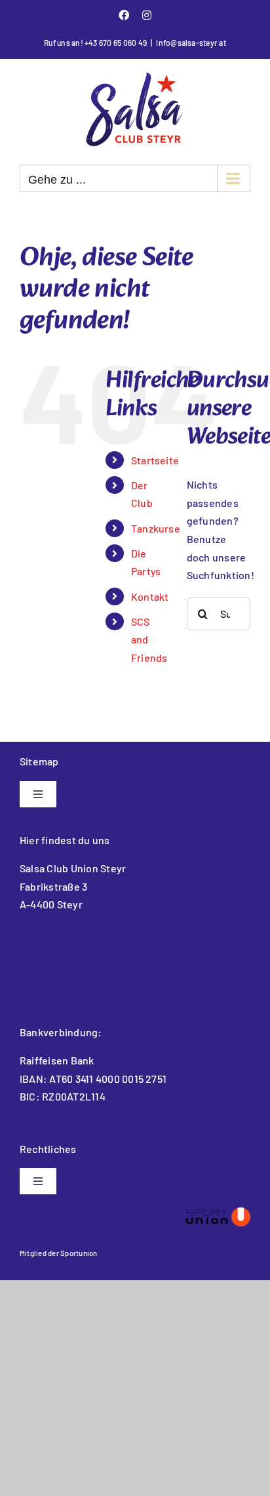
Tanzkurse (155, 528)
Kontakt (150, 596)
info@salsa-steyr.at (191, 42)
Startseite (155, 460)
